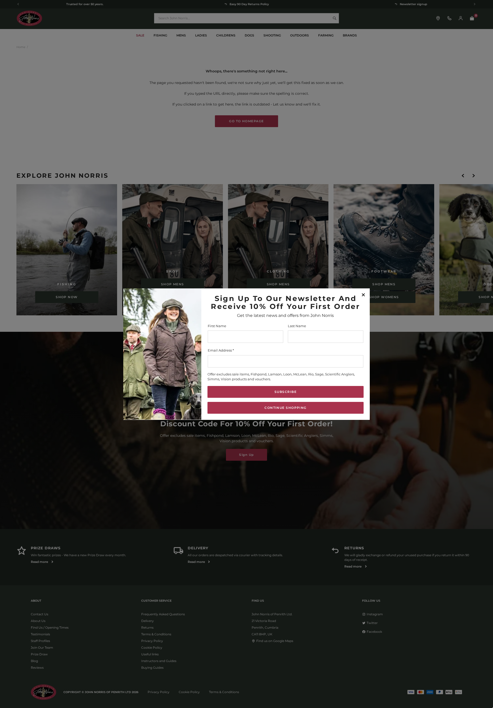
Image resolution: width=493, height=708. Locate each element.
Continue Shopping (285, 407)
